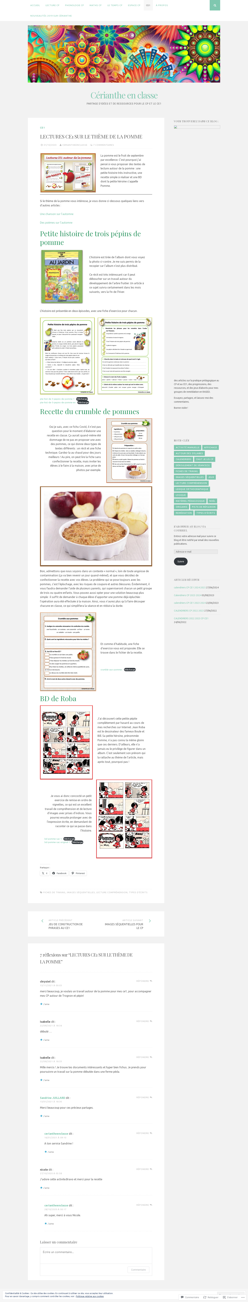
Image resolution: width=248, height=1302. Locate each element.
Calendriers (183, 459)
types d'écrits (138, 892)
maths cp (96, 5)
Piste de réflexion (204, 507)
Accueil (35, 5)
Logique (181, 495)
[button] (67, 355)
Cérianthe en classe (124, 95)
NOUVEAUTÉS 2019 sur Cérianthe (51, 16)
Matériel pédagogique (190, 501)
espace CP (134, 5)
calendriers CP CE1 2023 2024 (190, 603)
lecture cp (53, 5)
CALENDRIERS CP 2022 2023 (189, 610)
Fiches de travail (54, 892)
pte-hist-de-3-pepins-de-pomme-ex (58, 402)
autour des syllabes (189, 453)
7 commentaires (103, 145)
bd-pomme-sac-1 (53, 839)
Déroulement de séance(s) (193, 465)
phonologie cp (74, 5)
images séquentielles (81, 892)
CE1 (148, 5)
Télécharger (82, 399)
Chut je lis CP (205, 459)
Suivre (180, 561)
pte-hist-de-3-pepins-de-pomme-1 (57, 399)
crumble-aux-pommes (111, 669)
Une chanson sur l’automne (56, 213)
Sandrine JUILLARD (52, 1097)
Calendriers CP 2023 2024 (187, 595)
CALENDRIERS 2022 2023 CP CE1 (191, 618)
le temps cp (114, 5)
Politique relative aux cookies (90, 1296)
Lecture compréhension (112, 892)
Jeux (211, 477)
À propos (162, 5)
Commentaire (138, 1269)
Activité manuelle (188, 447)
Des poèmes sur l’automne (56, 222)
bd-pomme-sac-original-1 (57, 842)
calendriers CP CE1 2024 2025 (190, 587)
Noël (212, 501)
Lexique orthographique (192, 489)
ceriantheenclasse (74, 145)
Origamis (181, 507)
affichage (210, 447)
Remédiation (184, 513)
